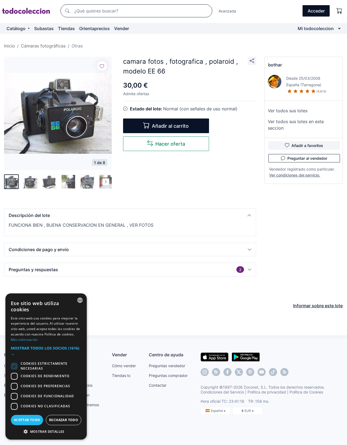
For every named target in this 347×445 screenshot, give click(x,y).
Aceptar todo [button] (27, 420)
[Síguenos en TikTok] (273, 372)
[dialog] (46, 366)
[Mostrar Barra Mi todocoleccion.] (339, 28)
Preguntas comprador (168, 375)
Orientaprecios (94, 28)
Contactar (157, 385)
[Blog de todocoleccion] (284, 372)
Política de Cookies (306, 392)
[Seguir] (102, 66)
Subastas (44, 28)
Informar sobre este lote (318, 305)
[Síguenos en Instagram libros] (216, 372)
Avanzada (227, 11)
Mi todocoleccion (316, 28)
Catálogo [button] (17, 28)
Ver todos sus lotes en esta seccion (296, 125)
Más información (24, 339)
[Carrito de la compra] (339, 10)
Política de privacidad (267, 392)
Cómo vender (124, 365)
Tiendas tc (121, 375)
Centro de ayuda (166, 354)
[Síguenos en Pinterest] (250, 372)
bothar (275, 65)
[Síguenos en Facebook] (227, 372)
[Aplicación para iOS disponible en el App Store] (215, 356)
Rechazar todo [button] (63, 420)
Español (217, 411)
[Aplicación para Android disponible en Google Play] (246, 356)
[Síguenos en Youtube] (262, 372)
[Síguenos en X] (239, 372)
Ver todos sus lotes (287, 110)
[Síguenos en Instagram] (205, 372)
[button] (130, 215)
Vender (121, 28)
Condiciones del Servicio (222, 392)
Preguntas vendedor (167, 365)
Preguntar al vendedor (307, 158)
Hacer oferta (170, 144)
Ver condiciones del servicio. (294, 175)
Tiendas (66, 28)
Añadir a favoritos (307, 145)
